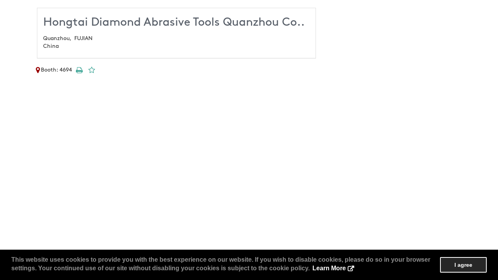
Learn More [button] (329, 268)
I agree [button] (463, 265)
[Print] (79, 69)
